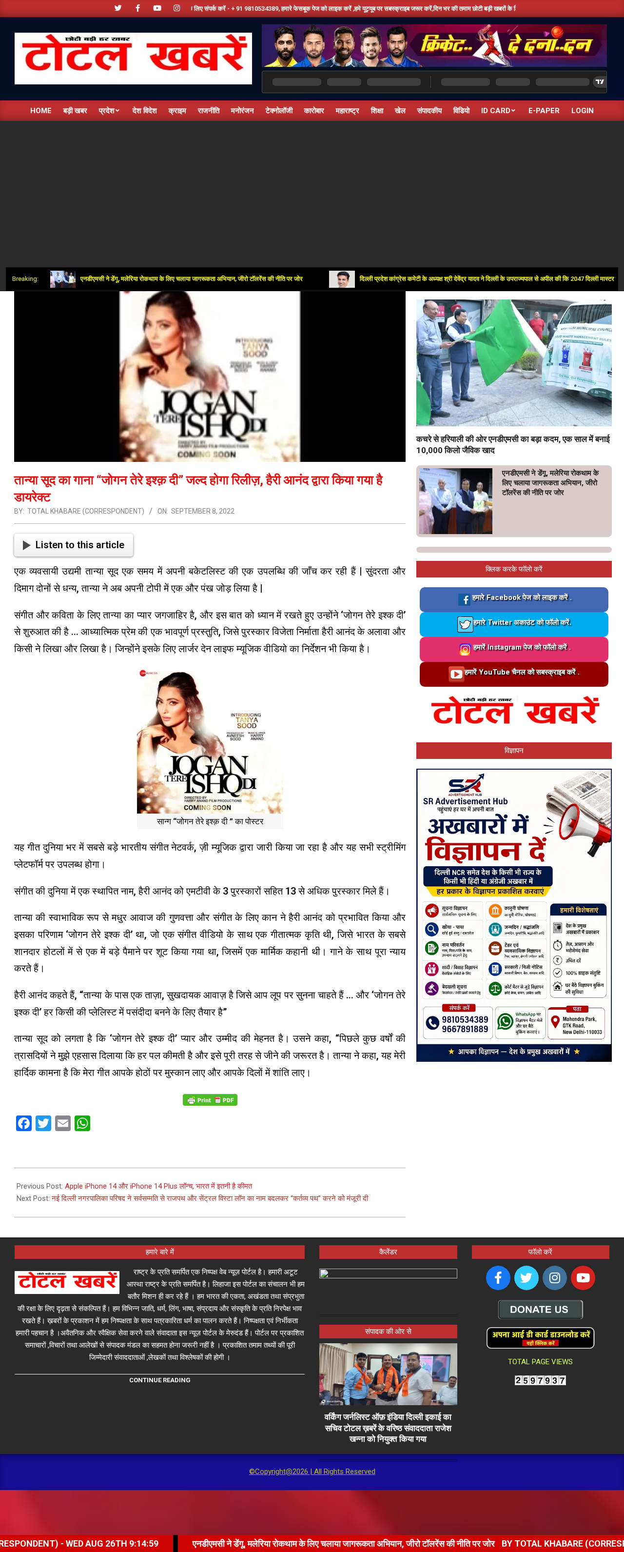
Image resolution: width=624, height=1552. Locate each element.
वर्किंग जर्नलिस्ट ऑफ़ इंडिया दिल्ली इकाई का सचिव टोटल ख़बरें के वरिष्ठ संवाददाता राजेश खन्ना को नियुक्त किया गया (388, 1428)
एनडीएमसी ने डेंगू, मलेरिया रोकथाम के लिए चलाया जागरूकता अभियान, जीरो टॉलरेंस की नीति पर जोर (143, 278)
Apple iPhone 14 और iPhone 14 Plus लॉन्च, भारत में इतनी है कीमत (158, 1186)
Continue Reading (160, 1380)
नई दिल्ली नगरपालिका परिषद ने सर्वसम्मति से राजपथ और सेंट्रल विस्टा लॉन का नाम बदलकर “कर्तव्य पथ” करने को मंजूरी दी (210, 1198)
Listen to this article (80, 545)
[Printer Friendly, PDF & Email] (210, 1099)
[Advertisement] (312, 194)
